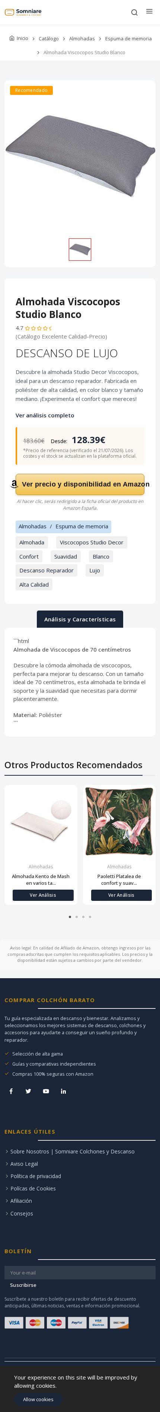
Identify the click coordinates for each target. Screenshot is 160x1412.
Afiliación (21, 1200)
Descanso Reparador (46, 570)
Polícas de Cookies (33, 1188)
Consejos (21, 1213)
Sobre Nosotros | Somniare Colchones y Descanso (72, 1151)
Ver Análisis (43, 895)
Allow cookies (38, 1399)
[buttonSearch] (134, 12)
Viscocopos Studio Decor (92, 542)
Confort (29, 556)
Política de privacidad (35, 1176)
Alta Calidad (34, 584)
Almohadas (82, 38)
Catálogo (49, 38)
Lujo (94, 570)
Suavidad (65, 556)
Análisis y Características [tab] (80, 619)
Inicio (22, 38)
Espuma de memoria (128, 38)
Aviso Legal (24, 1163)
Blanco (101, 556)
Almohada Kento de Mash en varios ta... (41, 879)
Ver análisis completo (45, 415)
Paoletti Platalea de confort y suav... (119, 879)
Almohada (31, 542)
